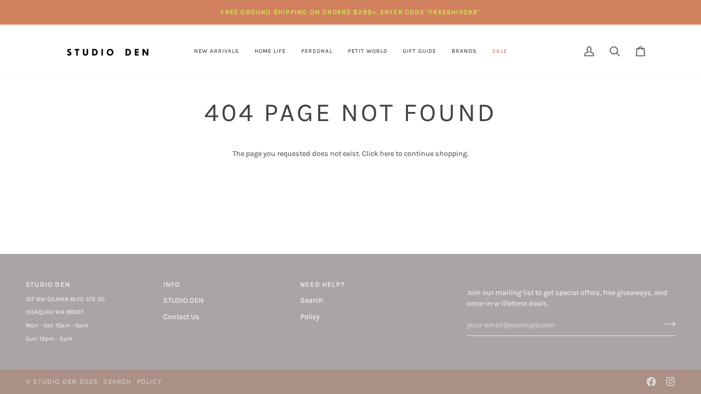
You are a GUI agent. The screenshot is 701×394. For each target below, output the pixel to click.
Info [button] (172, 284)
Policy (310, 316)
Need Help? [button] (322, 284)
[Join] (666, 324)
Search (311, 300)
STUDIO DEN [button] (48, 284)
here (387, 153)
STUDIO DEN (183, 300)
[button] (270, 51)
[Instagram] (670, 381)
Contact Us (181, 316)
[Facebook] (651, 381)
